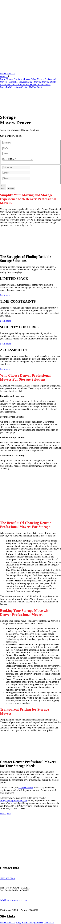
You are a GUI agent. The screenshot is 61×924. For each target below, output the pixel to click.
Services (4, 76)
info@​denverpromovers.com (13, 900)
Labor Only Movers (27, 84)
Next (3, 189)
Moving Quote (49, 82)
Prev (3, 185)
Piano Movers (43, 84)
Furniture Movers (22, 79)
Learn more (5, 295)
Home (3, 73)
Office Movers (37, 79)
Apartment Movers (9, 84)
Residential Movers (17, 82)
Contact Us (26, 87)
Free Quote (37, 87)
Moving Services (35, 922)
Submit (11, 189)
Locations (16, 87)
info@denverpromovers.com (13, 800)
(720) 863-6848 (26, 787)
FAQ (8, 87)
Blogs (3, 87)
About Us (10, 73)
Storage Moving (33, 82)
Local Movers (6, 79)
